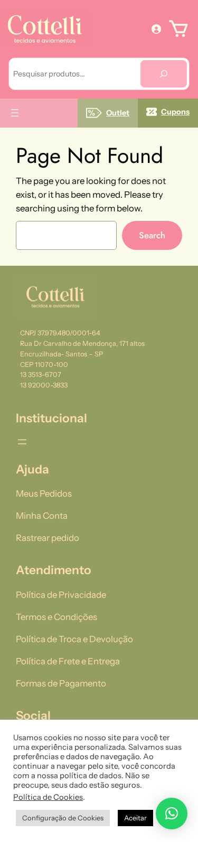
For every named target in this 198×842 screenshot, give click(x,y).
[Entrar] (156, 28)
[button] (171, 813)
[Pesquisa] (163, 74)
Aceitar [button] (135, 818)
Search (152, 235)
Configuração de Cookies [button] (62, 818)
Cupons (175, 112)
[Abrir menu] (14, 113)
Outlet (117, 113)
